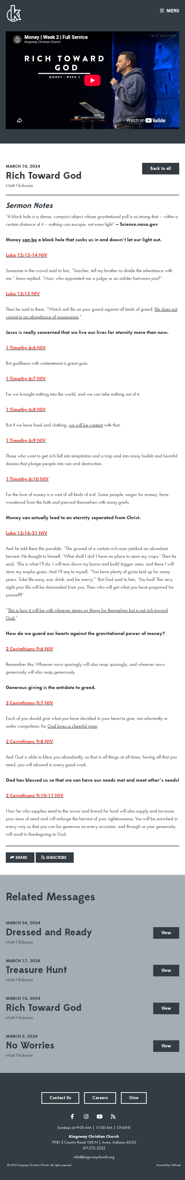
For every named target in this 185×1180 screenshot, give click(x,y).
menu (172, 11)
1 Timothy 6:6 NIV (26, 348)
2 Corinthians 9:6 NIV (29, 649)
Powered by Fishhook (169, 1165)
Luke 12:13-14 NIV (26, 255)
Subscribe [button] (56, 857)
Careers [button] (100, 1098)
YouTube (101, 1116)
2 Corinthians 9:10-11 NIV (35, 795)
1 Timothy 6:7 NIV (26, 378)
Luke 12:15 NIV (23, 293)
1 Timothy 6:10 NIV (27, 479)
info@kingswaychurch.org (93, 1156)
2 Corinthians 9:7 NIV (29, 703)
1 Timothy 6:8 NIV (26, 409)
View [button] (166, 933)
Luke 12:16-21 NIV (26, 533)
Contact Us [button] (60, 1098)
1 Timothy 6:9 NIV (26, 440)
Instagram (87, 1116)
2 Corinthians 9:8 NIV (29, 741)
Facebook (74, 1116)
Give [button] (134, 1098)
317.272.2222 (94, 1148)
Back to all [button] (160, 168)
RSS (114, 1116)
